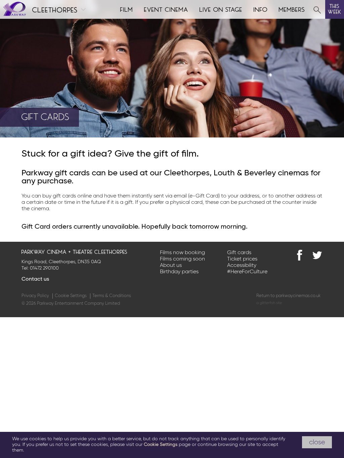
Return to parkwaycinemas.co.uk (288, 296)
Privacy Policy (35, 296)
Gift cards (239, 252)
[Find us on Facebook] (299, 255)
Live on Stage (221, 8)
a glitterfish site (269, 303)
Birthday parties (179, 272)
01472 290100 (44, 268)
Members (292, 8)
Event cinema (166, 8)
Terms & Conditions (111, 296)
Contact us (35, 279)
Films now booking (182, 252)
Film (126, 8)
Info (261, 8)
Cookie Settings (71, 296)
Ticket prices (242, 259)
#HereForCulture (247, 272)
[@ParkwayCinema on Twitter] (317, 255)
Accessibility (241, 265)
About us (171, 265)
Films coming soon (182, 259)
